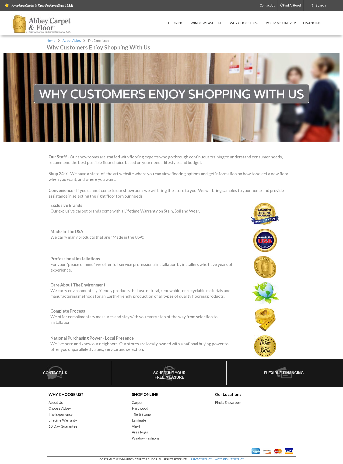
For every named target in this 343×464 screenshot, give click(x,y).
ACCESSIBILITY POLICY (229, 459)
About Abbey (72, 40)
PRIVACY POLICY (201, 459)
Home (51, 40)
